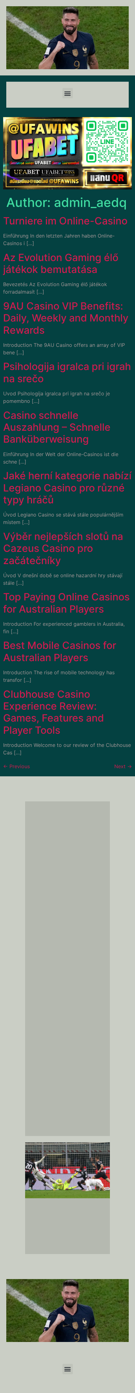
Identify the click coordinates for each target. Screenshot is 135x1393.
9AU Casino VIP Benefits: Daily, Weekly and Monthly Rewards (65, 318)
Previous (16, 766)
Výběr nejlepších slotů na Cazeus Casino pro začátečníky (63, 548)
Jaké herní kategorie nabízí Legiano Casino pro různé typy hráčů (67, 488)
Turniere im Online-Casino (65, 221)
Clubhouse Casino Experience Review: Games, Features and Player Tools (53, 712)
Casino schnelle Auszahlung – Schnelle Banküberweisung (57, 427)
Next (123, 766)
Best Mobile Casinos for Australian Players (59, 651)
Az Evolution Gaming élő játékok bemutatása (60, 263)
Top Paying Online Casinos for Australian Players (66, 603)
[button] (67, 93)
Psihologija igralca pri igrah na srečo (67, 372)
